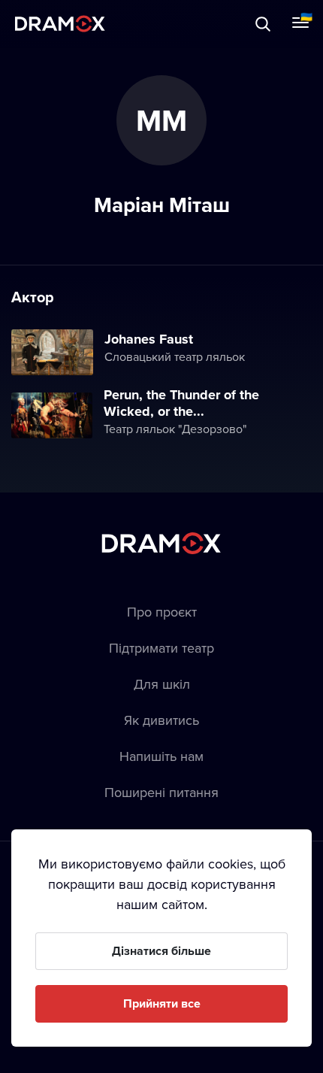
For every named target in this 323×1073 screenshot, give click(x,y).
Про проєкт (162, 611)
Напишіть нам (161, 756)
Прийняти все (162, 1003)
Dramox (60, 23)
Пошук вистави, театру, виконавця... (163, 23)
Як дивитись (161, 720)
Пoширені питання (161, 792)
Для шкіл (162, 683)
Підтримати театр (161, 647)
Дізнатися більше (161, 950)
